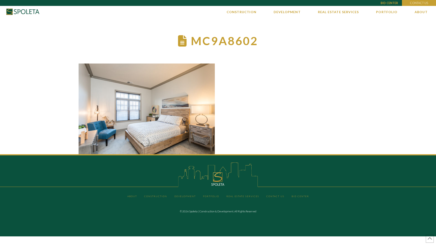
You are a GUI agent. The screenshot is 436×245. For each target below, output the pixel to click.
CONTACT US (419, 3)
